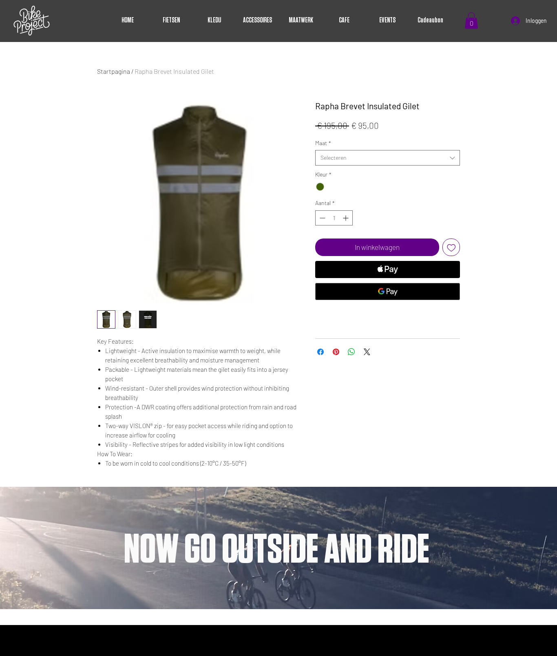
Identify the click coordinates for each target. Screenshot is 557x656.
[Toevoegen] (451, 247)
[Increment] (346, 218)
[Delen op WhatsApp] (351, 352)
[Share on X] (367, 352)
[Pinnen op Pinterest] (336, 352)
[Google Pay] (387, 291)
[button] (471, 20)
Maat (323, 142)
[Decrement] (321, 218)
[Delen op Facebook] (320, 352)
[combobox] (387, 158)
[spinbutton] (334, 218)
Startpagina (113, 71)
